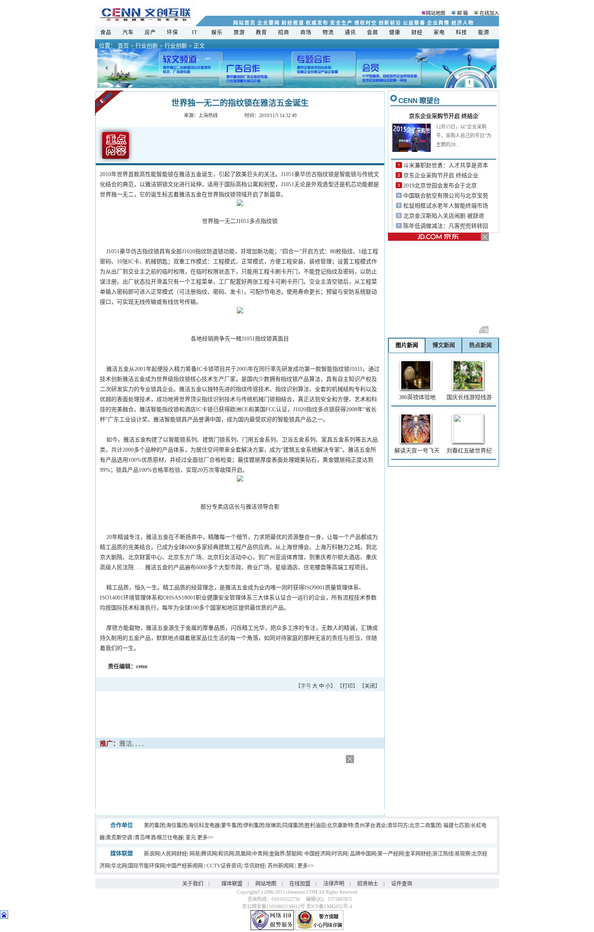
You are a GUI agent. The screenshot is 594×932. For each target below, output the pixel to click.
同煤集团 (292, 825)
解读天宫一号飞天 (417, 451)
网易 (195, 853)
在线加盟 (299, 883)
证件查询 (401, 883)
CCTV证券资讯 (224, 866)
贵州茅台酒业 (370, 825)
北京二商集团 (425, 825)
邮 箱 (462, 13)
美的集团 (154, 825)
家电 (439, 32)
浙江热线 (442, 853)
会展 (373, 32)
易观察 (462, 853)
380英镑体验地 (417, 397)
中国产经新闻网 (185, 866)
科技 (462, 32)
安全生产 (341, 23)
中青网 (260, 853)
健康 (395, 32)
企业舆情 (438, 23)
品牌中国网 (363, 853)
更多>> (205, 837)
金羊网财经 (418, 853)
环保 (173, 32)
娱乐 (217, 32)
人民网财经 (174, 853)
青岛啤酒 (145, 837)
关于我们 (192, 883)
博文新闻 (443, 345)
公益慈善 (414, 23)
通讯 (350, 32)
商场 (306, 32)
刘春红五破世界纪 (469, 451)
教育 (262, 32)
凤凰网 (243, 853)
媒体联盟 (231, 883)
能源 (484, 32)
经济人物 (462, 23)
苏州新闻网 (281, 866)
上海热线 (208, 115)
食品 (106, 32)
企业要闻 (268, 23)
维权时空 (365, 23)
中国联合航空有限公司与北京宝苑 (445, 196)
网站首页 (244, 23)
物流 (328, 32)
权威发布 (317, 23)
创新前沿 (390, 23)
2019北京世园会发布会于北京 (440, 186)
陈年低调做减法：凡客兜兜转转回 (445, 226)
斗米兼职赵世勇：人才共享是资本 (445, 165)
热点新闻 (480, 345)
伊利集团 (253, 825)
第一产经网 (390, 853)
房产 (150, 32)
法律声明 (333, 883)
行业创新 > (148, 46)
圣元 (190, 837)
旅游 (239, 32)
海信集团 (176, 825)
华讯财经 (254, 866)
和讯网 (226, 853)
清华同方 (397, 825)
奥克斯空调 (119, 837)
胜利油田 (315, 825)
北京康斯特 (340, 825)
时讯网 (340, 853)
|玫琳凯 (272, 825)
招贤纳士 (367, 883)
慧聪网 (294, 853)
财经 (417, 32)
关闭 (369, 686)
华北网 (119, 866)
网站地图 (435, 13)
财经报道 (293, 23)
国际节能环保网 (146, 866)
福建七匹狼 (456, 825)
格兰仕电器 (170, 837)
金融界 (277, 853)
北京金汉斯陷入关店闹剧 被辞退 (443, 216)
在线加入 (489, 13)
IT (195, 32)
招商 (284, 32)
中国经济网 (317, 853)
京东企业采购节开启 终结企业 (440, 176)
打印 (347, 686)
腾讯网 (209, 853)
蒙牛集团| (232, 825)
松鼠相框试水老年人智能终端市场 (445, 206)
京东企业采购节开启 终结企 (443, 116)
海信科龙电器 (204, 825)
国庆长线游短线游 (469, 397)
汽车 (128, 32)
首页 (123, 46)
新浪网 (152, 853)
